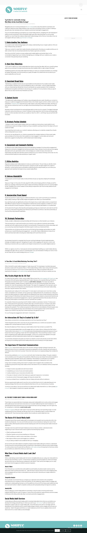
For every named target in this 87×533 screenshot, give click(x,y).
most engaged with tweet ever (47, 278)
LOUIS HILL (22, 399)
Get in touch (39, 503)
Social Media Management (22, 23)
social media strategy (22, 271)
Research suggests (10, 409)
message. (31, 252)
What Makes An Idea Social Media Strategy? (16, 22)
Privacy (68, 530)
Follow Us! (73, 38)
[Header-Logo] (16, 9)
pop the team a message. (26, 37)
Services (15, 23)
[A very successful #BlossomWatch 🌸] (73, 28)
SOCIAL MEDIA (15, 263)
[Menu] (81, 9)
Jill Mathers (32, 23)
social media (30, 26)
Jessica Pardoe (23, 263)
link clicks (22, 331)
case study (20, 355)
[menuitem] (81, 9)
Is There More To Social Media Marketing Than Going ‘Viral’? (21, 261)
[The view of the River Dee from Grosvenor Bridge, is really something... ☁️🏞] (79, 22)
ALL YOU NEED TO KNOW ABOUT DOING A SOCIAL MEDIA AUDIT (21, 397)
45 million (10, 347)
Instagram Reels (15, 103)
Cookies (62, 530)
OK (57, 530)
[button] (81, 5)
